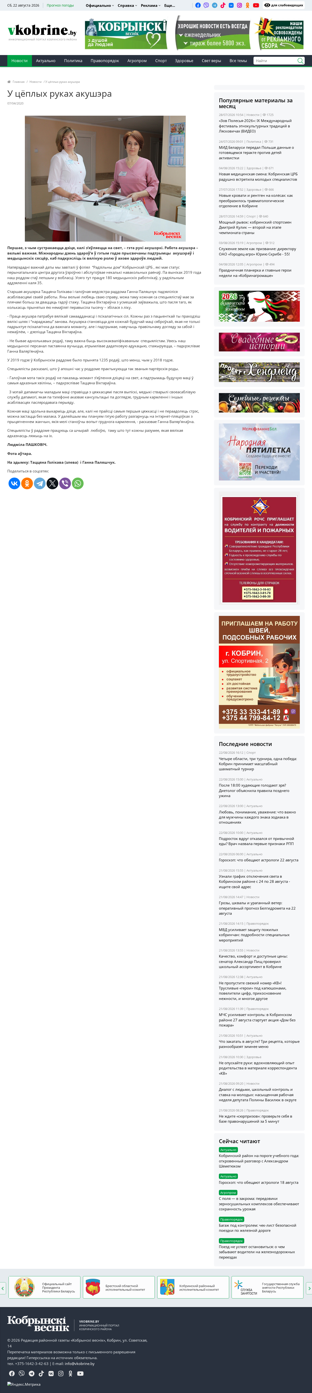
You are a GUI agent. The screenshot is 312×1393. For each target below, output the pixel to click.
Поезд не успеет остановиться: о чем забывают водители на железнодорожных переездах (257, 1252)
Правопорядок (105, 60)
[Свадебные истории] (259, 341)
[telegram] (214, 5)
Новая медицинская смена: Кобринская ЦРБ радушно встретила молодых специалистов (258, 176)
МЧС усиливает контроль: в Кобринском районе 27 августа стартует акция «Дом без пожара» (257, 1019)
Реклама (149, 5)
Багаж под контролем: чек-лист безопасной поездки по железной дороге (257, 1228)
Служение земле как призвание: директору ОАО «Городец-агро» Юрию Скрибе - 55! (257, 251)
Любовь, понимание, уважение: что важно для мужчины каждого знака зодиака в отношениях (257, 817)
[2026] (259, 305)
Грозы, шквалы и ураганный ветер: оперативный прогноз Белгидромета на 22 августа (257, 908)
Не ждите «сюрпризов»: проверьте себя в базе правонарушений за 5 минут (255, 1119)
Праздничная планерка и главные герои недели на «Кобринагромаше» (255, 273)
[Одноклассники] (27, 483)
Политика (73, 60)
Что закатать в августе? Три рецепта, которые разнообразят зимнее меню (259, 1044)
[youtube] (256, 5)
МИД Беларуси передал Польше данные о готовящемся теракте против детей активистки (256, 152)
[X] (52, 483)
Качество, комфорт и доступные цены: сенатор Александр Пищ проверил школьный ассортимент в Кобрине (253, 961)
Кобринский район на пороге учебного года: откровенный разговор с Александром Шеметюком (259, 1160)
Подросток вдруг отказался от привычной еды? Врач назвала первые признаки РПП (256, 841)
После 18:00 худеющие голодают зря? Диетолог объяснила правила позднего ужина (254, 790)
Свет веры (211, 60)
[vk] (231, 5)
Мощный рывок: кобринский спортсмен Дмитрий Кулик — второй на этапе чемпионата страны (255, 227)
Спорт (161, 60)
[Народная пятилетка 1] (259, 451)
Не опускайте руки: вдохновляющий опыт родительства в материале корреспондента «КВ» (258, 1068)
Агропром (137, 60)
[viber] (206, 5)
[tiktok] (223, 5)
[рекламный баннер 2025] (194, 32)
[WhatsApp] (78, 483)
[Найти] (298, 60)
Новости (19, 60)
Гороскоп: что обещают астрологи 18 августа (258, 1182)
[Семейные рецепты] (259, 402)
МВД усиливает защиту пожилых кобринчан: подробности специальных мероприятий (254, 934)
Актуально (46, 60)
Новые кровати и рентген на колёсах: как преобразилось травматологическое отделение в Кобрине (256, 200)
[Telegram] (40, 483)
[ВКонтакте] (14, 483)
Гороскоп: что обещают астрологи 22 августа (258, 859)
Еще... (169, 5)
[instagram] (239, 5)
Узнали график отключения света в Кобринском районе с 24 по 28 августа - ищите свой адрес (254, 881)
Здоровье (184, 60)
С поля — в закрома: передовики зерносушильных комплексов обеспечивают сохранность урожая (259, 1203)
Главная (19, 82)
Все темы (238, 60)
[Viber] (65, 483)
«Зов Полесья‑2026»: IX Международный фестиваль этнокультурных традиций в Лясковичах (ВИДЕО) (255, 125)
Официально (98, 5)
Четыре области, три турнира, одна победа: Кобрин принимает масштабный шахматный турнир (258, 764)
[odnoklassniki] (248, 5)
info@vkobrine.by (80, 1363)
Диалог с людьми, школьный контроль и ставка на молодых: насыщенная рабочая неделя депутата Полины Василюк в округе (257, 1094)
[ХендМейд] (259, 371)
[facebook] (198, 5)
